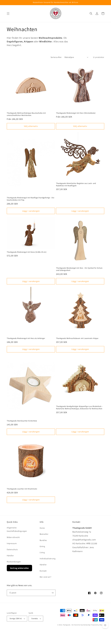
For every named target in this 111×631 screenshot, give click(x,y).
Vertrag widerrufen (19, 568)
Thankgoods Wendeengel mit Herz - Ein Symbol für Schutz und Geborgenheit (79, 269)
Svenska (34, 618)
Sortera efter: (56, 57)
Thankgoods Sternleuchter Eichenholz (22, 421)
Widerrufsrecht (13, 537)
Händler (10, 555)
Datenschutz (12, 549)
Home (42, 528)
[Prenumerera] (52, 593)
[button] (8, 13)
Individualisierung (48, 558)
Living (42, 552)
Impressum (12, 543)
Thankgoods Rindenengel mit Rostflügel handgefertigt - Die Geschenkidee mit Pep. (30, 199)
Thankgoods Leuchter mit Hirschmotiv (22, 489)
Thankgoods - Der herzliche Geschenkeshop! (77, 625)
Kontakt (43, 571)
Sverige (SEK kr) (16, 618)
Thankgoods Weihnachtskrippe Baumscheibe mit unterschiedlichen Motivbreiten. (26, 114)
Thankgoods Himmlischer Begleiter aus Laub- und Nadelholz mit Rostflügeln (76, 184)
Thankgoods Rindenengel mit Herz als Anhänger (26, 338)
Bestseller (44, 534)
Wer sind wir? (45, 577)
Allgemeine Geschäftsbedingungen (17, 529)
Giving (42, 546)
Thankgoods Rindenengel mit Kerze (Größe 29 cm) (27, 252)
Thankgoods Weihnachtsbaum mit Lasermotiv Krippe (77, 338)
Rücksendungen (14, 561)
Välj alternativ (31, 126)
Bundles (43, 540)
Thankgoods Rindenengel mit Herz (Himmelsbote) (76, 113)
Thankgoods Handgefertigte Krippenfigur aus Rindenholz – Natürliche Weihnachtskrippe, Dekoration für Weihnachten (79, 407)
